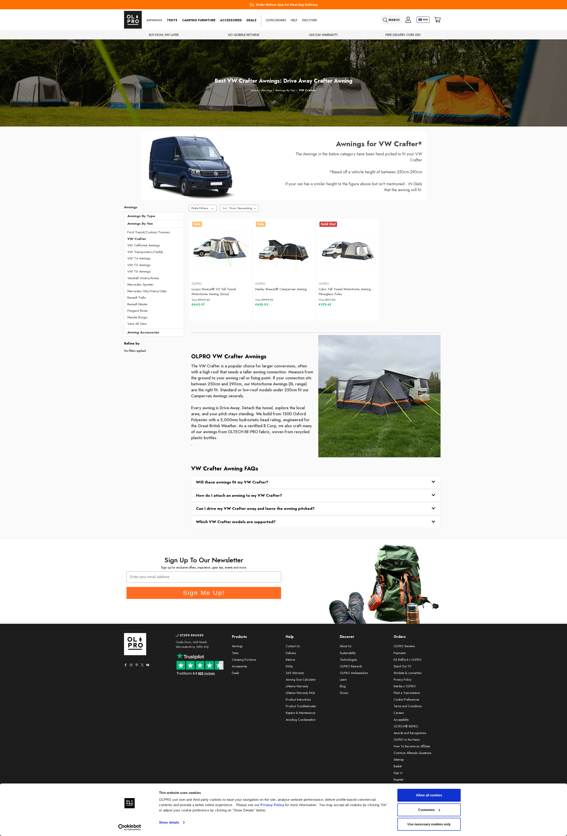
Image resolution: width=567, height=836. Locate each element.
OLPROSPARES (276, 20)
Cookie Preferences (406, 699)
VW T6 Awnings (139, 271)
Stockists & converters (407, 673)
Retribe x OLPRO (405, 686)
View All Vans (137, 323)
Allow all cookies (429, 795)
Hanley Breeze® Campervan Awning (281, 289)
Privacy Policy (272, 805)
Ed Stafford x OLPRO (407, 659)
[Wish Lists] (220, 267)
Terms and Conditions (408, 706)
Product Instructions (298, 699)
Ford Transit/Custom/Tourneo (148, 232)
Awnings (154, 20)
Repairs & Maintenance (300, 713)
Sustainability (348, 653)
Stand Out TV (402, 666)
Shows (344, 693)
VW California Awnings (143, 245)
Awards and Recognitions (410, 733)
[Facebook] (125, 664)
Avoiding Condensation (301, 719)
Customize (426, 810)
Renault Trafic (136, 297)
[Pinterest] (136, 664)
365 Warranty (295, 673)
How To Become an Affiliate (412, 746)
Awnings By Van (140, 223)
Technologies (348, 659)
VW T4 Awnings (139, 258)
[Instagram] (131, 664)
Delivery (291, 653)
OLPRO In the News (406, 739)
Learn (343, 679)
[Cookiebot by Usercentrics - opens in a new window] (129, 827)
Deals (251, 20)
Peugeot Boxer (137, 310)
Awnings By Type (141, 216)
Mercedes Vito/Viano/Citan (147, 291)
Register (399, 779)
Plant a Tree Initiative (407, 693)
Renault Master (137, 304)
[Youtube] (147, 664)
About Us (345, 646)
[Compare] (239, 267)
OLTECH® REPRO (406, 726)
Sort (224, 208)
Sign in (398, 773)
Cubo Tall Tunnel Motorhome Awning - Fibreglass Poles (346, 292)
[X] (142, 664)
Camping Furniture (199, 20)
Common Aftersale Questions (412, 753)
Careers (399, 713)
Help (294, 20)
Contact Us (293, 646)
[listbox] (243, 208)
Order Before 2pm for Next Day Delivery (287, 4)
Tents (172, 20)
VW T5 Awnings (139, 265)
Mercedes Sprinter (140, 284)
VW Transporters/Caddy (145, 251)
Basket (398, 766)
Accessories (231, 20)
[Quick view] (201, 267)
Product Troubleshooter (301, 706)
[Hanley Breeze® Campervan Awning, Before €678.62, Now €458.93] (284, 250)
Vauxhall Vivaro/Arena (143, 278)
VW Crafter (136, 238)
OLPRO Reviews (404, 646)
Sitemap (399, 759)
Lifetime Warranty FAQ (300, 693)
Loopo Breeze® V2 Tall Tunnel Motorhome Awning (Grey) (214, 292)
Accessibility (401, 719)
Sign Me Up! (204, 592)
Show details (169, 822)
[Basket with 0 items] (437, 19)
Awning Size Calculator (301, 679)
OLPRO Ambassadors (354, 673)
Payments (400, 653)
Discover (309, 20)
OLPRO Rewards (351, 666)
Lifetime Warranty (297, 686)
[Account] (408, 19)
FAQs (289, 666)
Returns (290, 659)
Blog (343, 686)
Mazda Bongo (137, 317)
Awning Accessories (143, 332)
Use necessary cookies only (429, 824)
